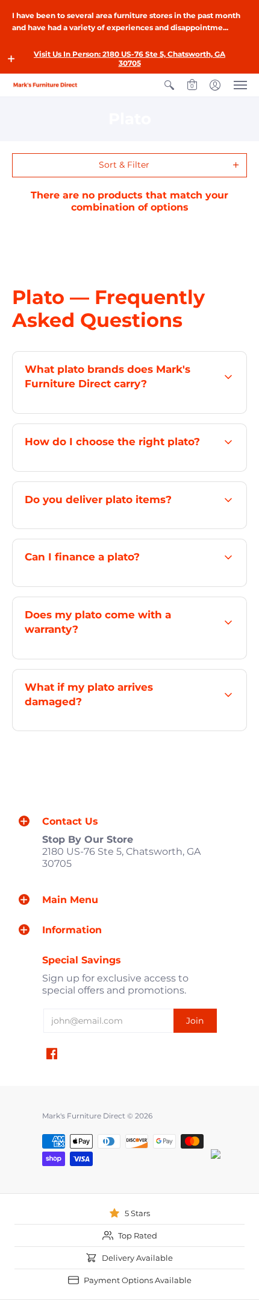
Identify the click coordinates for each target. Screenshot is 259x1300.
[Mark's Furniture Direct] (45, 85)
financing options (130, 585)
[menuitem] (169, 85)
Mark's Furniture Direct (83, 1115)
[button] (11, 58)
